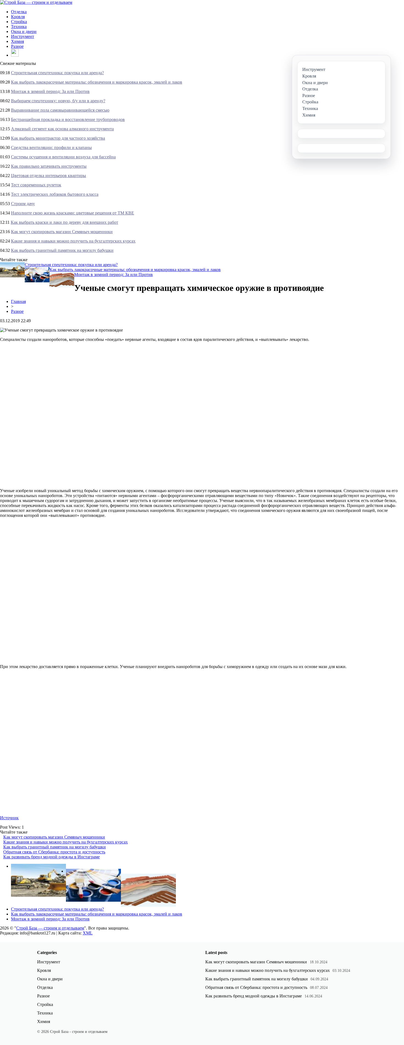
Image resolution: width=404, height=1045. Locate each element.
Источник (9, 817)
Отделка (19, 11)
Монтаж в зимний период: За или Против (50, 91)
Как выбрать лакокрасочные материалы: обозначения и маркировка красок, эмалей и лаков (96, 82)
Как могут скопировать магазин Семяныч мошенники (62, 231)
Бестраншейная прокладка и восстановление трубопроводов (68, 119)
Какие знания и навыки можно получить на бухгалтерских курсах (73, 241)
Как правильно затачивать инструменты (49, 166)
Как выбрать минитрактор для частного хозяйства (58, 138)
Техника (19, 26)
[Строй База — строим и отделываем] (36, 2)
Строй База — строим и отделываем (50, 928)
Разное (17, 46)
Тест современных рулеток (36, 185)
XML (88, 933)
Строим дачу (23, 203)
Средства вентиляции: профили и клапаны (51, 147)
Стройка (19, 21)
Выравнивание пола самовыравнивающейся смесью (60, 110)
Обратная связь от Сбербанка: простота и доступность (54, 852)
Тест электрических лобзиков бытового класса (54, 194)
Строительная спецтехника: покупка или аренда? (57, 72)
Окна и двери (24, 31)
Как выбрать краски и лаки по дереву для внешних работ (64, 222)
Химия (17, 41)
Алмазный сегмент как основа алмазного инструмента (62, 128)
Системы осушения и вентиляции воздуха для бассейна (63, 157)
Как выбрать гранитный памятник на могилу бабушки (62, 250)
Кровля (18, 16)
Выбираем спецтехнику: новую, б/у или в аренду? (58, 100)
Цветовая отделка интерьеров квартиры (48, 175)
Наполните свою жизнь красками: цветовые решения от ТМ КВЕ (72, 213)
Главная (18, 301)
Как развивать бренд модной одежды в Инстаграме (51, 856)
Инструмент (22, 36)
